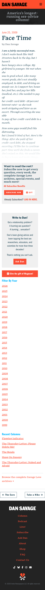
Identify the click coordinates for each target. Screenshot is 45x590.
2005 (5, 394)
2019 (4, 322)
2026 (5, 286)
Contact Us (22, 560)
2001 (4, 414)
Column (22, 515)
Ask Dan (19, 261)
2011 (4, 363)
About (22, 543)
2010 (4, 368)
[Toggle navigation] (40, 4)
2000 (5, 419)
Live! (22, 526)
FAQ (22, 554)
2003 (5, 404)
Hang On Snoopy (12, 457)
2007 (5, 383)
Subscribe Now (13, 192)
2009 (5, 373)
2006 (5, 389)
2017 (4, 332)
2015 (4, 342)
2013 (4, 353)
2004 (5, 399)
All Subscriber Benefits (14, 186)
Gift (30, 192)
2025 (4, 291)
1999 (4, 425)
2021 (4, 311)
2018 (4, 327)
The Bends (8, 452)
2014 (4, 347)
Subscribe (22, 532)
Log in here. (30, 199)
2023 (4, 301)
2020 (5, 317)
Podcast (22, 521)
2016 (4, 337)
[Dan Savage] (14, 4)
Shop (22, 549)
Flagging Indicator (13, 438)
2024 (5, 296)
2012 (4, 358)
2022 (4, 306)
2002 (5, 409)
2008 (5, 378)
